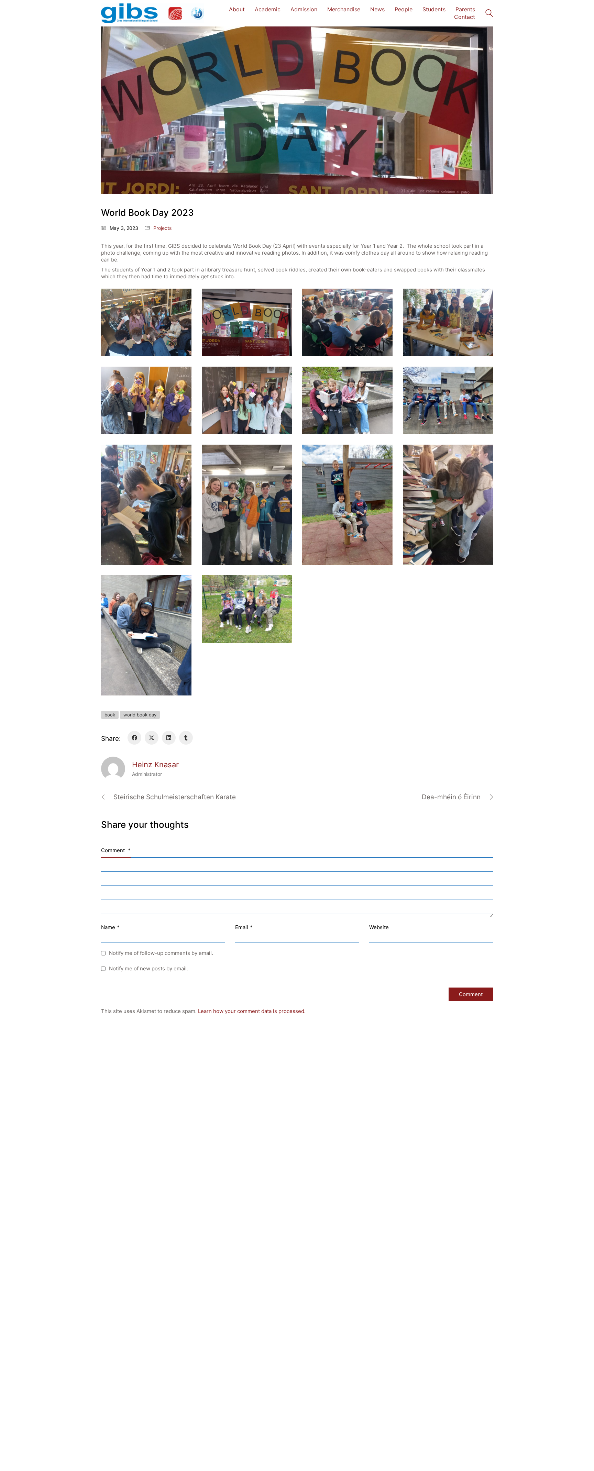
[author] (113, 769)
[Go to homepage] (152, 13)
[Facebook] (134, 738)
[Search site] (489, 14)
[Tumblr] (186, 738)
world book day (139, 714)
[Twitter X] (151, 738)
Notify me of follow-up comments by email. (161, 953)
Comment (116, 850)
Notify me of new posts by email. (148, 968)
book (109, 714)
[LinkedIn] (169, 738)
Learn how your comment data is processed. (252, 1011)
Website (379, 927)
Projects (162, 228)
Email (244, 927)
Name (110, 927)
